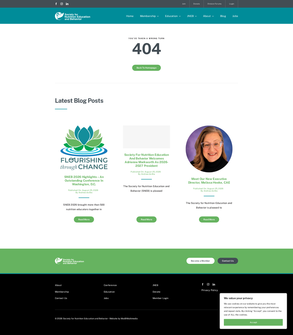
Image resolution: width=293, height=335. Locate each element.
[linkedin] (67, 4)
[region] (253, 311)
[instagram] (61, 4)
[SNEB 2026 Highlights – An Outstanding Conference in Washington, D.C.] (83, 127)
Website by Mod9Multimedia (123, 318)
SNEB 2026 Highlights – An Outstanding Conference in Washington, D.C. (84, 180)
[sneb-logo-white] (72, 13)
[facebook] (56, 4)
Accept (253, 322)
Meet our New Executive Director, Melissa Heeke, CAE (209, 180)
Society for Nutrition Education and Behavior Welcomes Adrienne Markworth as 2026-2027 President (146, 160)
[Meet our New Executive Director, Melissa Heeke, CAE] (209, 127)
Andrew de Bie (85, 192)
